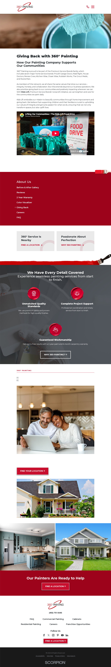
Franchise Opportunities (78, 624)
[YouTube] (62, 635)
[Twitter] (48, 635)
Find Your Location (31, 471)
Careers (53, 624)
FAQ (32, 619)
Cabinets (76, 619)
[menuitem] (55, 187)
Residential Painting (31, 624)
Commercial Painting (53, 619)
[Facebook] (44, 635)
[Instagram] (53, 635)
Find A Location (54, 586)
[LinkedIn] (67, 635)
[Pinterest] (58, 635)
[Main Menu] (92, 6)
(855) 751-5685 (55, 613)
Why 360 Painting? (54, 354)
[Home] (25, 7)
